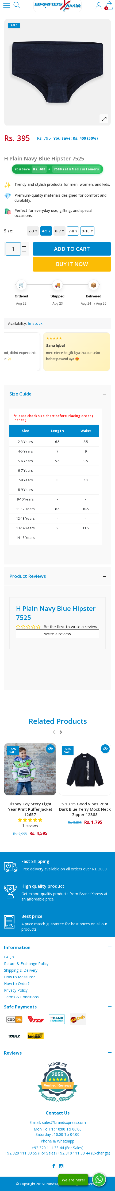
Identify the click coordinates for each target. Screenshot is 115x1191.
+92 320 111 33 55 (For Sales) (31, 1153)
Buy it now (72, 264)
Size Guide (20, 394)
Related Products (57, 721)
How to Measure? (19, 976)
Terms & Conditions (21, 996)
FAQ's (9, 956)
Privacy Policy (16, 990)
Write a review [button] (57, 633)
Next (60, 732)
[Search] (17, 5)
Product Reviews (27, 576)
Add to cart (72, 248)
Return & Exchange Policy (26, 963)
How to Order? (16, 983)
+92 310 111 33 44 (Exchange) (84, 1153)
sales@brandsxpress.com (64, 1122)
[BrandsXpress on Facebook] (53, 1166)
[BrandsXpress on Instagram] (61, 1166)
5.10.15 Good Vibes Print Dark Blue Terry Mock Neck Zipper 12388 (85, 809)
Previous (53, 732)
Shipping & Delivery (20, 970)
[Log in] (98, 5)
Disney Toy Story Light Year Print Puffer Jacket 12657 (30, 809)
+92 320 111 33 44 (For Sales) (57, 1147)
